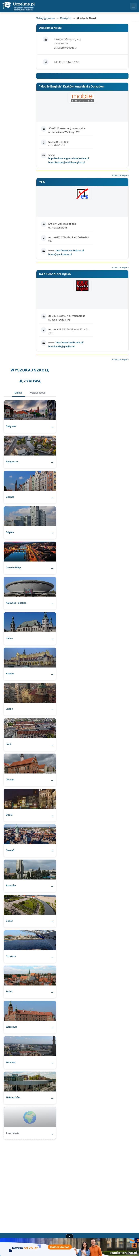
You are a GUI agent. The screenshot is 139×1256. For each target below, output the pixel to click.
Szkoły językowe (45, 18)
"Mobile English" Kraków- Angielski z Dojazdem (71, 86)
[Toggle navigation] (133, 6)
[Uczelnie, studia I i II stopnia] (18, 6)
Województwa (37, 392)
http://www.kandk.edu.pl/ (70, 342)
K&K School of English (55, 274)
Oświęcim (65, 18)
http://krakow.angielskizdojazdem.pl (68, 158)
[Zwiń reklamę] (69, 1236)
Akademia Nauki (50, 27)
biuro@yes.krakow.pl (60, 254)
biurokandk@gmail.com (61, 346)
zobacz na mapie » (120, 175)
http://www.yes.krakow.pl (70, 250)
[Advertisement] (69, 1184)
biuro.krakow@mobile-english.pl (66, 162)
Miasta (18, 392)
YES (42, 182)
